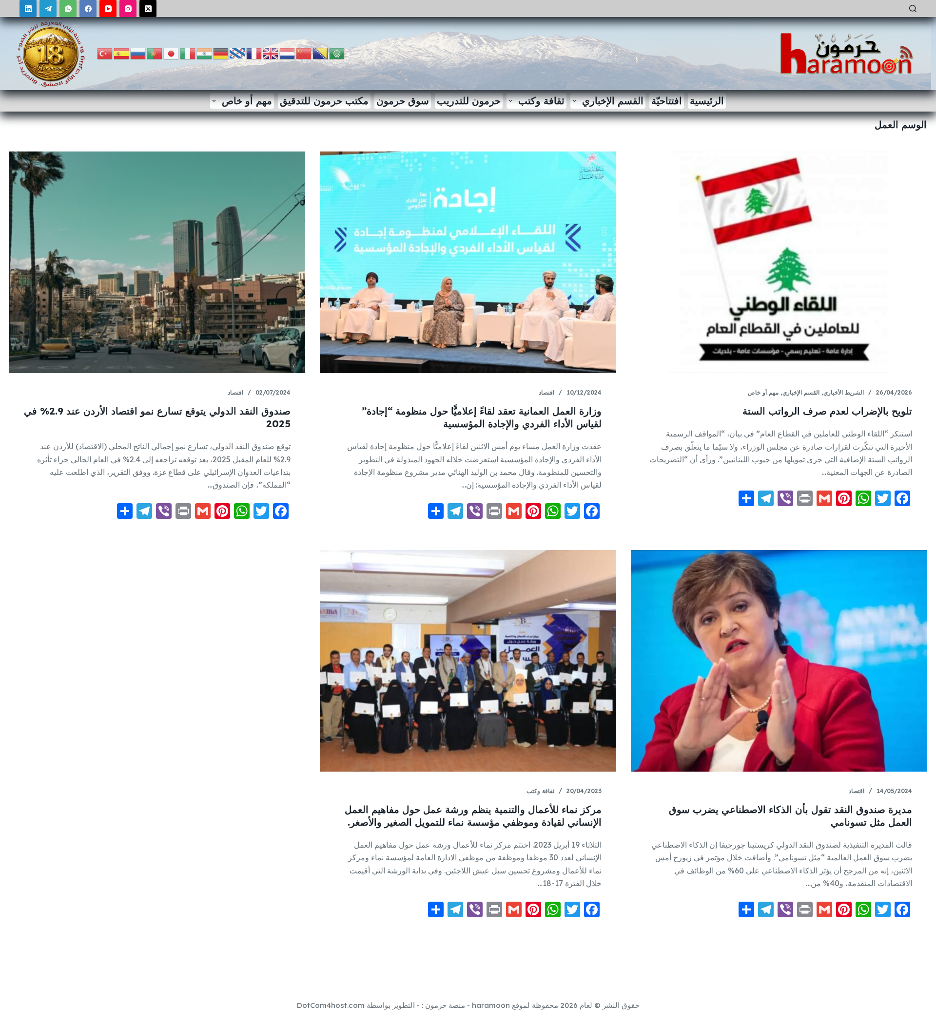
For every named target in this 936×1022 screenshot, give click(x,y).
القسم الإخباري (613, 101)
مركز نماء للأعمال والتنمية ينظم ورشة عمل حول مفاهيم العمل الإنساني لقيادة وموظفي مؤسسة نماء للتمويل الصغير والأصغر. (473, 815)
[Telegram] (48, 8)
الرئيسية (707, 101)
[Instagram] (127, 8)
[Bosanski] (320, 52)
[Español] (122, 52)
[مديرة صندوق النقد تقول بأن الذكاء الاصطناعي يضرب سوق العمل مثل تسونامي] (779, 661)
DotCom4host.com (331, 1005)
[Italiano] (188, 52)
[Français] (254, 52)
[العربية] (337, 52)
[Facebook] (88, 8)
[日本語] (171, 52)
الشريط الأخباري (843, 392)
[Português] (155, 52)
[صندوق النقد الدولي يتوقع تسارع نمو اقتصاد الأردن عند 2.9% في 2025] (157, 262)
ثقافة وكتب (541, 101)
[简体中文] (304, 52)
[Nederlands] (287, 52)
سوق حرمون (402, 101)
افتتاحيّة (666, 101)
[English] (271, 52)
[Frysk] (238, 52)
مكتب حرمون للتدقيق (324, 101)
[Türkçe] (105, 52)
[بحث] (912, 8)
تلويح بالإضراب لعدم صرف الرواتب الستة (827, 411)
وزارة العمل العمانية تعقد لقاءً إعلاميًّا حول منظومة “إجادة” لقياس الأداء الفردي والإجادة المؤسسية (482, 417)
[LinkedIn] (28, 8)
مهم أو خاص (247, 101)
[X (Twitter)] (147, 8)
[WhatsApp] (68, 8)
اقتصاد (546, 392)
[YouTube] (108, 8)
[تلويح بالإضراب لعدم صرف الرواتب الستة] (779, 262)
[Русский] (138, 52)
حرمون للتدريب (469, 101)
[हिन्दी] (204, 52)
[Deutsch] (221, 52)
